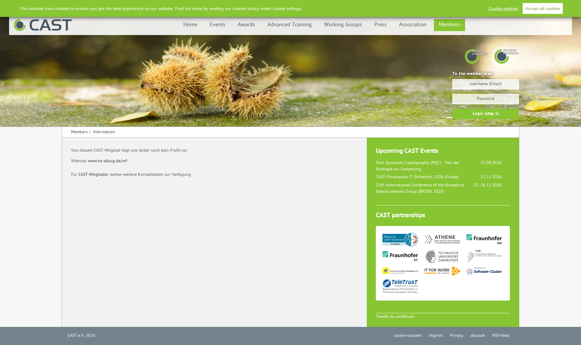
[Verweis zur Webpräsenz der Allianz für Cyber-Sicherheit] (402, 241)
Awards (246, 24)
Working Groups (343, 24)
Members (449, 24)
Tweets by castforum (395, 317)
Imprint (436, 336)
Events (217, 24)
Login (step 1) (486, 114)
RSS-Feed (500, 336)
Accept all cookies (543, 8)
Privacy (456, 336)
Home (190, 24)
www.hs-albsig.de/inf (107, 161)
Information (104, 132)
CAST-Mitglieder (93, 175)
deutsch (478, 336)
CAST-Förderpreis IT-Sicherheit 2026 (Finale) (417, 177)
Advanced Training (290, 24)
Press (380, 24)
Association (412, 24)
